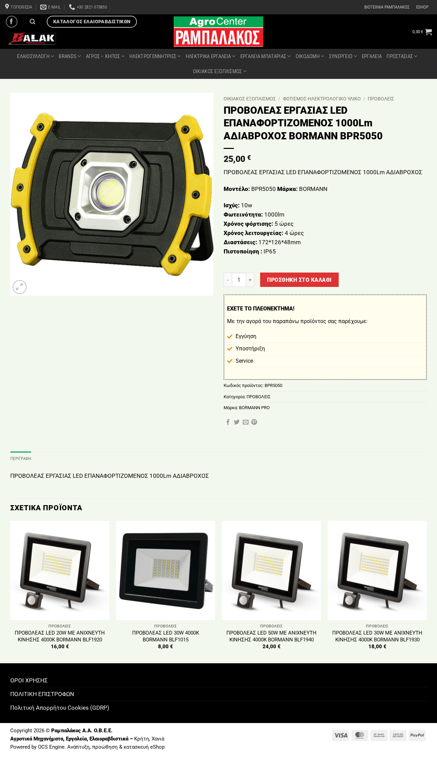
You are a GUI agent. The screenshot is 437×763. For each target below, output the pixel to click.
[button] (422, 31)
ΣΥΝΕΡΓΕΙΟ (341, 56)
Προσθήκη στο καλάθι (299, 280)
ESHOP (422, 7)
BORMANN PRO (254, 407)
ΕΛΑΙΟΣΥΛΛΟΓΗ (33, 56)
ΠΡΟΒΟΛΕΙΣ (381, 98)
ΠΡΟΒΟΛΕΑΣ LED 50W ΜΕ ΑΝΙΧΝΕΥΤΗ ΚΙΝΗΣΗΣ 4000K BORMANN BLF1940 (271, 636)
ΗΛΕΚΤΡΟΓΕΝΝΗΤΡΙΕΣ (152, 56)
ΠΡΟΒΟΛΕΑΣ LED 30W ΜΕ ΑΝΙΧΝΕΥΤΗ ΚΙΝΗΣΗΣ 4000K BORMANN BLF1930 (377, 636)
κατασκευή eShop (144, 747)
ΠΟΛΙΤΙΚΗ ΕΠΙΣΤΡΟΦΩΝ (42, 694)
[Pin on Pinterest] (254, 422)
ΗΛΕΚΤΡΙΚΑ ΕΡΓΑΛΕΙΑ (208, 56)
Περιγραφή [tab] (20, 458)
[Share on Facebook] (228, 422)
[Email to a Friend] (246, 422)
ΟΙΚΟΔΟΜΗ (308, 56)
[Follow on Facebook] (12, 22)
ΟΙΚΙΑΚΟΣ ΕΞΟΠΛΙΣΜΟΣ (217, 71)
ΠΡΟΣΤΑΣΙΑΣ (399, 56)
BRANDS (67, 56)
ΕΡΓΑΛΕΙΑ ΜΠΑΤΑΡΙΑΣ (263, 56)
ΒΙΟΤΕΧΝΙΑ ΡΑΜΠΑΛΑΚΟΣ (386, 7)
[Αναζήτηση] (32, 21)
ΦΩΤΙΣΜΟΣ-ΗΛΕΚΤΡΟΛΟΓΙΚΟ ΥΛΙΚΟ (322, 98)
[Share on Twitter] (237, 422)
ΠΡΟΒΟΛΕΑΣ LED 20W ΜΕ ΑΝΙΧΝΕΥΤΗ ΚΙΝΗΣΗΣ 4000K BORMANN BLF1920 (60, 636)
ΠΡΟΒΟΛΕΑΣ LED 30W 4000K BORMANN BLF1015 (165, 636)
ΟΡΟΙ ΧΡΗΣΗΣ (29, 680)
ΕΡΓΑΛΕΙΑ (372, 56)
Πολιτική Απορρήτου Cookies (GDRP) (59, 707)
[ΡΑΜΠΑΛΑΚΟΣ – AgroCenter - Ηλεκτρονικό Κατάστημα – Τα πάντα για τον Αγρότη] (218, 31)
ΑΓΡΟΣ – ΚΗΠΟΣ (103, 56)
